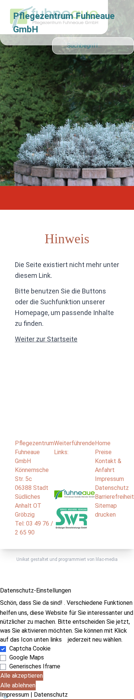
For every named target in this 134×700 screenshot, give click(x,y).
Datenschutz (112, 487)
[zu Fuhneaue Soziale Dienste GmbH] (74, 496)
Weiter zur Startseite (46, 339)
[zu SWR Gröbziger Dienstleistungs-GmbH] (71, 517)
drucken (105, 514)
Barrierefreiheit (114, 496)
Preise (103, 452)
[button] (67, 699)
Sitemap (106, 505)
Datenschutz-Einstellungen (35, 590)
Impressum (109, 478)
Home (103, 443)
